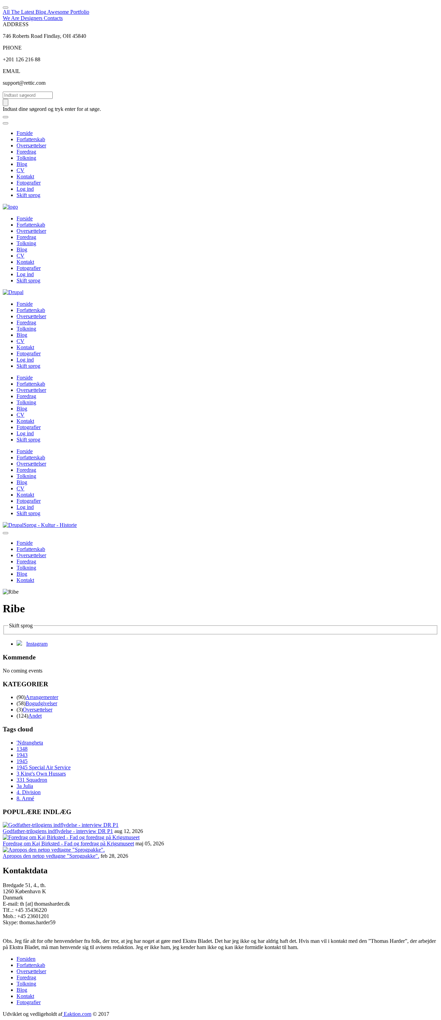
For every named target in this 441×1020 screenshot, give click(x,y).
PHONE (12, 48)
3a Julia (25, 786)
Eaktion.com (76, 1014)
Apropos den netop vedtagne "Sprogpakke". (51, 856)
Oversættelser (31, 145)
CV (20, 170)
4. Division (29, 792)
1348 (22, 749)
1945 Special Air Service (44, 767)
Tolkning (26, 158)
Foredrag (26, 152)
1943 (22, 755)
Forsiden (26, 959)
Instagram (37, 644)
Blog (22, 164)
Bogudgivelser (41, 703)
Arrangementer (41, 697)
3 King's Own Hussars (41, 774)
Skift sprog (28, 195)
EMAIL (11, 71)
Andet (35, 716)
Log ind (25, 189)
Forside (25, 133)
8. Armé (25, 798)
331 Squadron (32, 780)
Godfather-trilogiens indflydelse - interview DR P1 (58, 831)
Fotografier (29, 183)
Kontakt (25, 176)
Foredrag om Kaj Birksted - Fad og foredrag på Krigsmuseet (68, 843)
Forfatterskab (31, 139)
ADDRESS (16, 24)
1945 (22, 761)
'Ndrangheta (30, 743)
